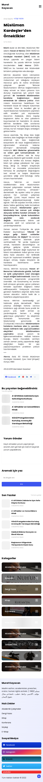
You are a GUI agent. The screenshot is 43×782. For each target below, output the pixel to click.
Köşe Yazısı (19, 19)
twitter (9, 766)
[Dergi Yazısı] (21, 589)
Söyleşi (8, 655)
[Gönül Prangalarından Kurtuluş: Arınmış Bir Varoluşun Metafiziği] (6, 420)
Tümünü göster (7, 391)
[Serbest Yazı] (21, 644)
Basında (9, 578)
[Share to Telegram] (31, 377)
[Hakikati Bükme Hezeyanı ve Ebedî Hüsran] (6, 535)
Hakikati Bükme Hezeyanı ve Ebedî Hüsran (23, 533)
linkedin (9, 759)
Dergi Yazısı (10, 589)
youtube (7, 772)
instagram (10, 752)
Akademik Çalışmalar (15, 567)
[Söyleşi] (21, 655)
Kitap (7, 600)
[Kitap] (21, 600)
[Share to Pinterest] (23, 377)
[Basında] (21, 578)
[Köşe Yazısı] (21, 622)
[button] (35, 377)
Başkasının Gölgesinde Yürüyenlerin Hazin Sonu (22, 543)
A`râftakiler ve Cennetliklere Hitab (26, 408)
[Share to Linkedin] (27, 377)
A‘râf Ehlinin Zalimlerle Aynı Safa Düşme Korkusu (25, 397)
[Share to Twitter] (19, 377)
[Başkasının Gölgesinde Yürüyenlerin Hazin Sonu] (6, 545)
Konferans (10, 611)
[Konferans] (21, 611)
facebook (10, 745)
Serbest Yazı (11, 644)
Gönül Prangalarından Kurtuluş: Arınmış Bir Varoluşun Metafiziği (23, 421)
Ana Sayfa (8, 18)
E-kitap (5, 731)
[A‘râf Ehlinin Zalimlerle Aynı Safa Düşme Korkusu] (6, 398)
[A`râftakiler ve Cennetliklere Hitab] (6, 409)
